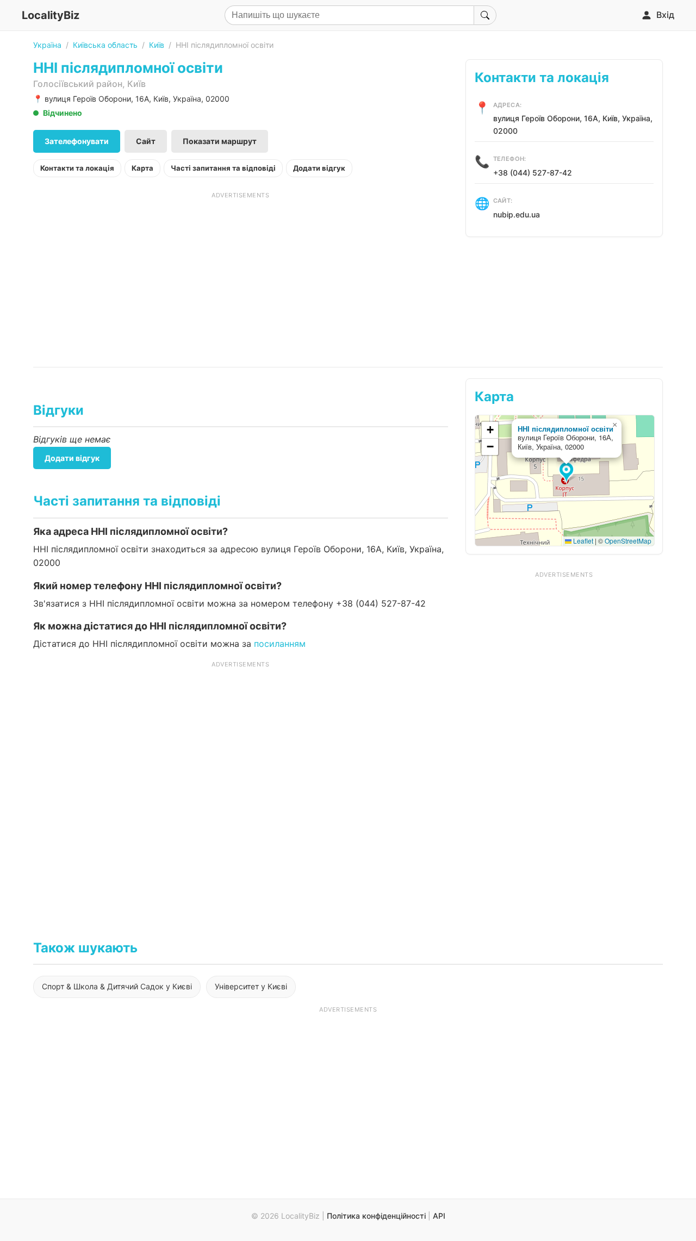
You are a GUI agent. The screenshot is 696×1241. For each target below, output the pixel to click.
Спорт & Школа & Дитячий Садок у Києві (117, 986)
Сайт (146, 141)
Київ (156, 44)
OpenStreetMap (628, 540)
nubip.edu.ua (516, 214)
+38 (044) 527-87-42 (532, 172)
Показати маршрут (220, 141)
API (439, 1215)
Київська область (105, 44)
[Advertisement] (240, 275)
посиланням (280, 643)
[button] (567, 473)
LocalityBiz (50, 15)
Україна (47, 44)
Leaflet (582, 540)
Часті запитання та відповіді (223, 168)
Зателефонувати (77, 141)
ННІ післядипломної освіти (565, 428)
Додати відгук (319, 168)
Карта (142, 168)
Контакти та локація (77, 168)
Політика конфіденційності (376, 1215)
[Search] (485, 15)
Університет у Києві (251, 986)
